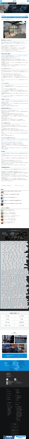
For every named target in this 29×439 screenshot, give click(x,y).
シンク (22, 253)
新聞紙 (27, 287)
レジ (27, 266)
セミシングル (11, 254)
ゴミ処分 (2, 252)
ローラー (18, 267)
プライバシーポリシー (14, 433)
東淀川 (4, 289)
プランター (15, 262)
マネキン (11, 265)
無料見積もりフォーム (14, 430)
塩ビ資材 (26, 278)
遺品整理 (22, 302)
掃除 (19, 286)
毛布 (14, 290)
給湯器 (12, 298)
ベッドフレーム (2, 263)
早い (5, 288)
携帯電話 (13, 287)
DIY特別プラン (17, 404)
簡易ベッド (2, 297)
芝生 (4, 299)
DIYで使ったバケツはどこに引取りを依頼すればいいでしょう (10, 197)
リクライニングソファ (13, 266)
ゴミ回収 (8, 252)
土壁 (12, 278)
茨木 (6, 299)
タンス (18, 255)
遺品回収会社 (14, 302)
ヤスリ (25, 265)
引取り (12, 285)
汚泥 (23, 290)
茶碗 (11, 299)
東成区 (2, 289)
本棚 (20, 288)
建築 (3, 285)
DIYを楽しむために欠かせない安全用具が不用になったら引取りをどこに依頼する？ (13, 203)
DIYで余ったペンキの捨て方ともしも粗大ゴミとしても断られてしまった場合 (12, 191)
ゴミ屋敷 (12, 252)
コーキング (13, 251)
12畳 (4, 241)
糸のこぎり (22, 297)
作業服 (12, 274)
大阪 (2, 19)
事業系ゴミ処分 (9, 410)
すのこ (27, 243)
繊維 (18, 298)
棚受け (17, 289)
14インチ (7, 241)
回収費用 (5, 278)
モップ (19, 265)
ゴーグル (15, 252)
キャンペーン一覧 (18, 402)
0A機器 (2, 241)
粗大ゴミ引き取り (18, 297)
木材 (16, 288)
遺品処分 (27, 301)
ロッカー (7, 267)
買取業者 (7, 301)
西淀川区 (15, 300)
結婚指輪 (5, 298)
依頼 (19, 274)
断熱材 (23, 287)
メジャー (17, 265)
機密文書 (9, 290)
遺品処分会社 (2, 302)
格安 (12, 289)
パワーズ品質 (9, 391)
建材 (1, 285)
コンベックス (6, 251)
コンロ (10, 251)
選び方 (18, 301)
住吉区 (9, 274)
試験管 (23, 300)
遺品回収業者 (18, 302)
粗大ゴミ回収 (13, 297)
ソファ (26, 254)
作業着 (14, 274)
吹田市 (18, 277)
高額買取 (21, 308)
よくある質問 (9, 393)
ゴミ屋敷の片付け (9, 413)
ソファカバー (2, 255)
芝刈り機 (2, 299)
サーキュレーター (22, 252)
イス (23, 244)
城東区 (15, 278)
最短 (13, 288)
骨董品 (12, 308)
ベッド (25, 262)
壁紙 (3, 279)
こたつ (22, 243)
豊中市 (26, 300)
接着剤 (10, 287)
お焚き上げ (19, 243)
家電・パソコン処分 (10, 407)
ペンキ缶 (18, 263)
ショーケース (19, 253)
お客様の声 (9, 397)
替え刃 (11, 288)
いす (1, 243)
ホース (2, 264)
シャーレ (11, 253)
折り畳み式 (7, 286)
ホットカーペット (25, 263)
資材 (11, 301)
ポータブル (15, 264)
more (6, 350)
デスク (16, 256)
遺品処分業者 (6, 302)
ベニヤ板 (7, 263)
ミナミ (14, 265)
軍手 (16, 301)
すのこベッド (2, 244)
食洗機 (7, 308)
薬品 (16, 299)
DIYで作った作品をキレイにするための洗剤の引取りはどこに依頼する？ (12, 194)
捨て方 (17, 286)
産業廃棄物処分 (26, 15)
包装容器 (18, 276)
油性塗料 (26, 290)
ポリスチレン (11, 264)
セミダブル (15, 254)
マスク (23, 264)
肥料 (23, 298)
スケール (2, 254)
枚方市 (10, 289)
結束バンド (8, 298)
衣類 (24, 299)
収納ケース (2, 277)
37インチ (24, 241)
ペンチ (21, 263)
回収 (22, 277)
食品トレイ (4, 308)
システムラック (7, 253)
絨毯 (14, 298)
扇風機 (18, 285)
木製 (18, 288)
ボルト (4, 264)
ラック (2, 266)
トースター (22, 256)
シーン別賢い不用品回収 (18, 406)
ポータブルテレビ (19, 264)
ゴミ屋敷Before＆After (18, 397)
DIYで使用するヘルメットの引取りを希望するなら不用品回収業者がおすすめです (13, 200)
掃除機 (25, 286)
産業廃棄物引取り (8, 19)
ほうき (12, 244)
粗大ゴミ (6, 297)
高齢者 (24, 308)
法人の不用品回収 (18, 419)
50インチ (5, 242)
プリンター (18, 262)
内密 (7, 275)
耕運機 (20, 298)
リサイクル (18, 266)
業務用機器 (25, 289)
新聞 (25, 287)
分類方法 (4, 276)
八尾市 (2, 275)
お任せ (13, 243)
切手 (6, 276)
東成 (27, 288)
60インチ (9, 242)
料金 (20, 287)
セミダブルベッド (19, 254)
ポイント (7, 264)
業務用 (22, 289)
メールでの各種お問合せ (18, 382)
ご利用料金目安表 (9, 402)
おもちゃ (11, 243)
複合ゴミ (2, 300)
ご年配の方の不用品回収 (18, 412)
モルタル (23, 265)
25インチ (16, 241)
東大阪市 (25, 288)
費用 (9, 301)
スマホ (7, 254)
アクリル (18, 244)
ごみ (24, 243)
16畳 (13, 241)
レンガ (2, 267)
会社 (3, 274)
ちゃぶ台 (6, 244)
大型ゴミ (6, 279)
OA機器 (26, 242)
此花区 (12, 290)
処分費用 (28, 275)
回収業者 (2, 278)
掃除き (22, 286)
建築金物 (6, 285)
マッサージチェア (3, 265)
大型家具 (10, 279)
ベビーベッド (10, 263)
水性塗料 (17, 290)
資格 (13, 301)
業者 (1, 290)
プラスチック (6, 262)
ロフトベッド (11, 267)
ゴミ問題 (5, 252)
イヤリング (26, 244)
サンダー (18, 252)
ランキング (8, 266)
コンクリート (2, 251)
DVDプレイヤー (22, 242)
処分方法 (21, 275)
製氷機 (27, 299)
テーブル (14, 256)
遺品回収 (10, 302)
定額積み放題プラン (18, 392)
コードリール (17, 251)
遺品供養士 (24, 301)
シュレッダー (15, 253)
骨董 (10, 308)
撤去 (15, 287)
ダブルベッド (22, 255)
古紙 (10, 277)
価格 (21, 274)
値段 (23, 274)
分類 (1, 276)
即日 (22, 276)
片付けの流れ (17, 398)
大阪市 (14, 279)
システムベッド (2, 253)
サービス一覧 (9, 404)
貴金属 (2, 301)
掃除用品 (2, 287)
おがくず (4, 243)
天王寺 (20, 279)
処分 (18, 275)
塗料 (19, 278)
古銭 (12, 277)
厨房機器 (25, 276)
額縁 (1, 308)
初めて (12, 276)
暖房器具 (9, 288)
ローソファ (15, 267)
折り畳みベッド (2, 286)
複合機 (5, 300)
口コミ (8, 277)
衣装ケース (22, 299)
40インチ (2, 242)
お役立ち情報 (9, 399)
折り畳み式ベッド (11, 286)
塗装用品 (23, 278)
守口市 (23, 279)
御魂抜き (15, 285)
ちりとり (9, 244)
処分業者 (24, 275)
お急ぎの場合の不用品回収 (19, 415)
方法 (1, 288)
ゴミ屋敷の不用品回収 (18, 416)
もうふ (15, 244)
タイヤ (10, 255)
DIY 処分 (18, 242)
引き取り (10, 285)
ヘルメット (22, 262)
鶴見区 (27, 308)
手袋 (25, 285)
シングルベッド (26, 253)
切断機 (9, 276)
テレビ (10, 256)
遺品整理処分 (25, 302)
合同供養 (15, 277)
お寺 (15, 243)
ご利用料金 (17, 389)
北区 (20, 276)
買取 (4, 301)
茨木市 (9, 299)
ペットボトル (14, 263)
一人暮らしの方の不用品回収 (19, 409)
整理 (18, 287)
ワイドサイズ (22, 267)
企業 (1, 274)
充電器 (28, 274)
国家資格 (8, 278)
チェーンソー (2, 256)
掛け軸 (7, 287)
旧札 (3, 288)
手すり (21, 285)
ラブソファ (5, 266)
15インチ (10, 241)
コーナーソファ (21, 251)
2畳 (18, 241)
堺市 (17, 278)
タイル (13, 255)
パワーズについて (9, 395)
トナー (19, 256)
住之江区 (6, 274)
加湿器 (14, 276)
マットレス (7, 265)
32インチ (21, 241)
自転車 (25, 298)
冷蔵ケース (13, 275)
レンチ (4, 267)
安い (25, 279)
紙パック (2, 298)
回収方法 (25, 277)
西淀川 (12, 300)
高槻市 (18, 308)
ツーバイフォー (7, 256)
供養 (17, 274)
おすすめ (7, 243)
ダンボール (26, 255)
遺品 (21, 301)
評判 (20, 300)
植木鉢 (19, 289)
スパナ (5, 254)
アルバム (21, 244)
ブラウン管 (2, 262)
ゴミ (25, 251)
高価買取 (15, 308)
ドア (25, 256)
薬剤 (13, 299)
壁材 (1, 279)
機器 (6, 290)
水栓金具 (20, 290)
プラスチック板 (10, 262)
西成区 (9, 300)
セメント (12, 19)
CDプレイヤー (12, 242)
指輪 (15, 286)
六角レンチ (5, 275)
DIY (4, 19)
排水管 (5, 287)
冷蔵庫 (16, 275)
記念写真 (18, 300)
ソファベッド (6, 255)
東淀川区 (7, 289)
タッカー (16, 255)
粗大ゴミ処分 (9, 297)
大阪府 (17, 279)
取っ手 (5, 277)
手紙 (23, 285)
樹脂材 (4, 290)
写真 (10, 275)
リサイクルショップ (23, 266)
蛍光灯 (18, 299)
